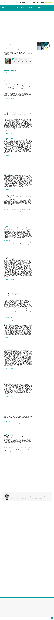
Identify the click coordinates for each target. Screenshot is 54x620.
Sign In (42, 2)
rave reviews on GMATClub (20, 498)
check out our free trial (28, 498)
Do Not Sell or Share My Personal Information (47, 618)
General (47, 51)
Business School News (41, 51)
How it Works (18, 2)
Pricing (23, 2)
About (38, 2)
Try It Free (48, 2)
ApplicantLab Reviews (31, 2)
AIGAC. (40, 495)
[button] (52, 618)
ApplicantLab (19, 497)
